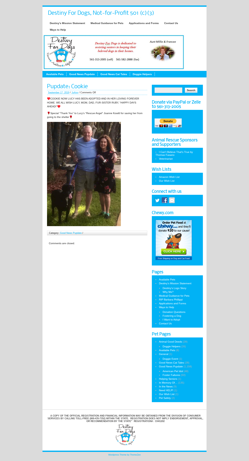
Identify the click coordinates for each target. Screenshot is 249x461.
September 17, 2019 (58, 92)
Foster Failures (171, 375)
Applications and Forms (144, 23)
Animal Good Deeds (170, 341)
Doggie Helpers (142, 74)
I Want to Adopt (171, 319)
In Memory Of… (168, 382)
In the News (166, 386)
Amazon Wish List (169, 176)
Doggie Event (170, 358)
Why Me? (168, 291)
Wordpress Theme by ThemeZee (124, 455)
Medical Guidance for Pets (107, 23)
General (163, 354)
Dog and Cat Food (181, 258)
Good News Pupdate (82, 74)
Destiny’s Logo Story (174, 288)
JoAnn (74, 92)
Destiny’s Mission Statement (67, 23)
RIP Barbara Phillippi (171, 299)
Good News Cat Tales (113, 74)
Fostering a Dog (172, 315)
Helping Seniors (168, 378)
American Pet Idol (173, 371)
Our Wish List (166, 180)
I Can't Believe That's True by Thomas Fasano (174, 153)
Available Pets (55, 74)
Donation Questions (174, 311)
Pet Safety (165, 397)
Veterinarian (166, 158)
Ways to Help (58, 29)
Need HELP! (166, 390)
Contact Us (171, 23)
